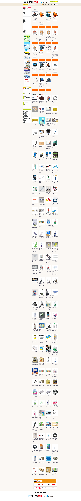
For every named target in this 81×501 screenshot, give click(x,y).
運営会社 (24, 117)
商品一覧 (38, 492)
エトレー (25, 104)
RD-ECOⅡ (25, 105)
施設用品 (24, 32)
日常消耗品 (24, 31)
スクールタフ (25, 98)
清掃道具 (24, 19)
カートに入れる (34, 74)
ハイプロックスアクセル (27, 88)
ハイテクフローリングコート (26, 93)
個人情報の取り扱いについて (26, 120)
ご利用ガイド (41, 492)
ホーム (35, 492)
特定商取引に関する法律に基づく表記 (26, 119)
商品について (24, 110)
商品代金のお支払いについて (26, 112)
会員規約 (24, 121)
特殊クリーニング (25, 29)
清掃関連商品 (24, 21)
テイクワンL (25, 103)
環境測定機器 (24, 33)
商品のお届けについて (25, 113)
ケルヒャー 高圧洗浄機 (27, 97)
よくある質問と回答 (25, 116)
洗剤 (23, 22)
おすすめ (24, 9)
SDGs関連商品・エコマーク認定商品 (26, 12)
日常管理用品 (24, 30)
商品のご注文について (25, 111)
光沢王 (25, 96)
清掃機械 (24, 20)
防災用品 (24, 13)
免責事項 (24, 122)
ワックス (24, 23)
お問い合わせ (44, 492)
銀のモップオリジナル (25, 8)
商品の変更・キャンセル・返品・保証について (26, 115)
